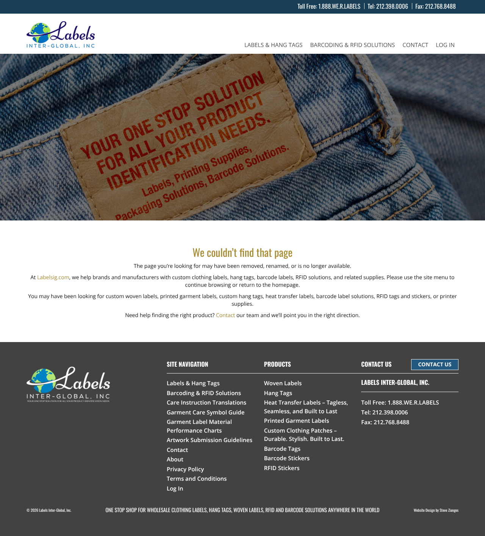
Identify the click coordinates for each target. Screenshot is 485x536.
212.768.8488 (440, 6)
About (175, 459)
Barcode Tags (282, 449)
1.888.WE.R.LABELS (339, 6)
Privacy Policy (185, 469)
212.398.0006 (392, 6)
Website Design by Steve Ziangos (436, 510)
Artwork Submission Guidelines (209, 440)
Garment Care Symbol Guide (205, 412)
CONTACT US (434, 364)
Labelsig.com (53, 277)
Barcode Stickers (287, 458)
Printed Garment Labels (296, 421)
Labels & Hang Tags (273, 45)
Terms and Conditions (197, 479)
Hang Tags (278, 393)
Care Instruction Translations (206, 402)
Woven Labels (283, 383)
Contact (415, 45)
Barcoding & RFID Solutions (352, 45)
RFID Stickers (282, 468)
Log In (445, 45)
